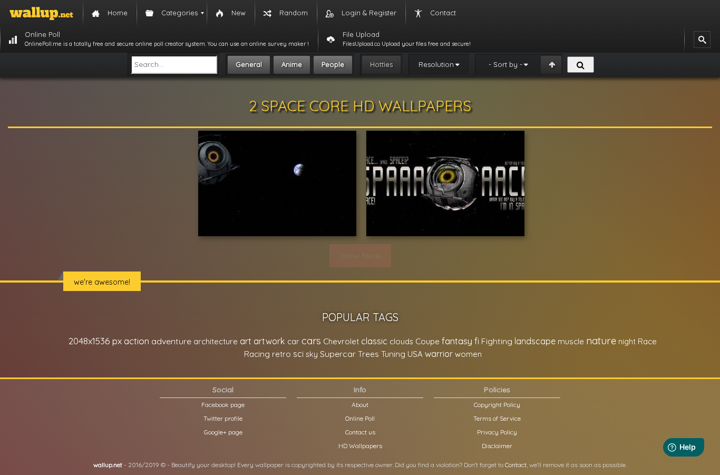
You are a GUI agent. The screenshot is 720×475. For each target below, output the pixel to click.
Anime (291, 64)
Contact (516, 465)
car (293, 341)
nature (601, 340)
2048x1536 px (95, 340)
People (333, 64)
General (249, 64)
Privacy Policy (497, 432)
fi (476, 341)
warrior (439, 353)
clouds (401, 341)
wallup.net (107, 465)
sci (298, 353)
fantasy (457, 340)
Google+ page (223, 432)
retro (281, 354)
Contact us (360, 432)
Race (647, 341)
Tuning (393, 354)
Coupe (427, 341)
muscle (571, 341)
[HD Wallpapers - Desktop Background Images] (41, 13)
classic (374, 340)
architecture (215, 341)
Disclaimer (497, 446)
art (245, 340)
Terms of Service (497, 418)
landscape (535, 341)
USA (415, 354)
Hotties (381, 64)
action (136, 340)
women (468, 354)
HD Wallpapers (360, 446)
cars (311, 341)
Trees (368, 354)
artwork (269, 341)
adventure (171, 341)
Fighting (496, 341)
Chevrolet (341, 341)
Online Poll (360, 418)
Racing (257, 354)
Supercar (338, 353)
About (360, 405)
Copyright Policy (497, 405)
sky (312, 354)
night (627, 341)
